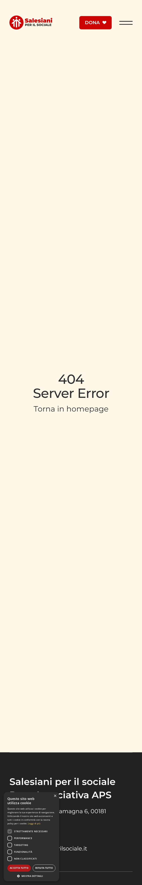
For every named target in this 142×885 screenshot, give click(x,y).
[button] (31, 876)
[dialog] (31, 836)
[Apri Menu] (126, 22)
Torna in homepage (71, 408)
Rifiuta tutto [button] (44, 867)
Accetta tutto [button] (19, 867)
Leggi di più (34, 823)
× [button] (55, 796)
